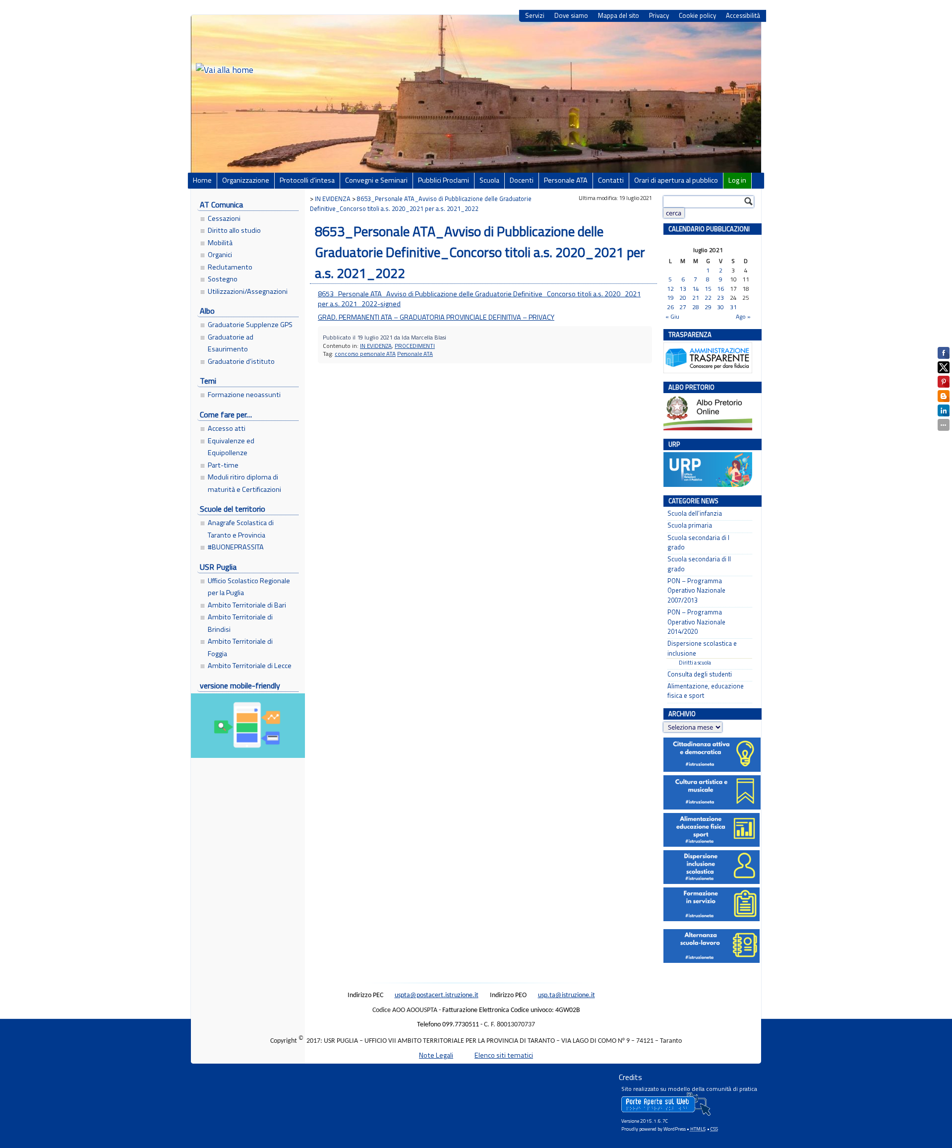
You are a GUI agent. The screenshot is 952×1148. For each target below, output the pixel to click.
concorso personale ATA (365, 353)
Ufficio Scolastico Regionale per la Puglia (249, 586)
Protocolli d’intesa (307, 180)
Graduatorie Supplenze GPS (250, 324)
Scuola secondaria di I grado (698, 542)
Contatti (611, 180)
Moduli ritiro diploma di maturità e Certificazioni (244, 483)
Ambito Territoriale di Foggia (240, 647)
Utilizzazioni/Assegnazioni (248, 291)
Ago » (743, 316)
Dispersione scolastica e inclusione (702, 648)
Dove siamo (571, 15)
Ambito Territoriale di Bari (247, 605)
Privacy (659, 15)
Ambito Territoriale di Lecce (250, 665)
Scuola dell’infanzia (694, 513)
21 (695, 298)
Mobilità (220, 242)
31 (733, 307)
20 (682, 298)
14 (695, 289)
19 (670, 298)
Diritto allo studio (234, 230)
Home (202, 180)
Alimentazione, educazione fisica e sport (705, 690)
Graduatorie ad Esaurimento (230, 343)
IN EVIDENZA (376, 345)
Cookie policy (697, 15)
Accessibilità (743, 15)
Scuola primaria (689, 525)
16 (720, 289)
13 (682, 289)
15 (708, 289)
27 (682, 307)
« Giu (672, 316)
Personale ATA (566, 180)
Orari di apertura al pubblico (676, 180)
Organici (220, 254)
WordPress (674, 1129)
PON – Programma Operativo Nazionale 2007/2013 (696, 590)
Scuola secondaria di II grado (699, 563)
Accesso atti (226, 428)
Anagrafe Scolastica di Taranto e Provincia (241, 528)
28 (695, 307)
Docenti (522, 180)
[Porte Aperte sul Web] (666, 1113)
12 (670, 289)
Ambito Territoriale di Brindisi (240, 622)
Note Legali (436, 1055)
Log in (737, 180)
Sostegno (223, 278)
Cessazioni (224, 218)
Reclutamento (230, 267)
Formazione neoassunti (244, 394)
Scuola (489, 180)
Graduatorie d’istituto (241, 361)
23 (720, 298)
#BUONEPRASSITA (236, 546)
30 (720, 307)
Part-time (223, 465)
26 (670, 307)
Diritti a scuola (695, 663)
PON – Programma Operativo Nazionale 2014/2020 (696, 622)
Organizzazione (245, 180)
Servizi (534, 15)
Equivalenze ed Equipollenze (231, 446)
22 (708, 298)
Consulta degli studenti (699, 674)
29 (708, 307)
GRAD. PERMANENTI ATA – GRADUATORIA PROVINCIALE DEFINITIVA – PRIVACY (436, 317)
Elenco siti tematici (504, 1055)
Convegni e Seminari (376, 180)
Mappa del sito (618, 15)
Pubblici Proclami (443, 180)
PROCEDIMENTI (415, 345)
